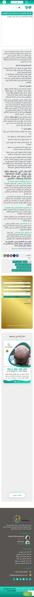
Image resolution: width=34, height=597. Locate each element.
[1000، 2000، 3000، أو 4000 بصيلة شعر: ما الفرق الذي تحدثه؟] (17, 354)
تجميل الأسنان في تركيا (22, 563)
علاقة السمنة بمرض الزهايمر (23, 264)
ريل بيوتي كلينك (17, 262)
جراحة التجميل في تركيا (22, 561)
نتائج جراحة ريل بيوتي (23, 554)
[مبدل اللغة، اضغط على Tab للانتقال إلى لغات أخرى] (18, 7)
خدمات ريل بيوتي (24, 552)
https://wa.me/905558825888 (21, 248)
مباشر (26, 594)
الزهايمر (25, 262)
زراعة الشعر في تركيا (23, 559)
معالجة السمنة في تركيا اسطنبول (21, 270)
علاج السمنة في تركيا (23, 556)
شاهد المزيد (17, 495)
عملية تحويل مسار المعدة (24, 267)
